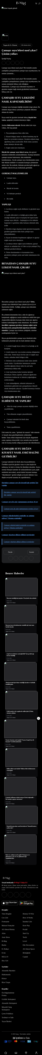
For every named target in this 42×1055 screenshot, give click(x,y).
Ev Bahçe (5, 949)
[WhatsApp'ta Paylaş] (13, 63)
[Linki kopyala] (22, 63)
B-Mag (4, 941)
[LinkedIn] (22, 894)
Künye (4, 978)
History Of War (28, 914)
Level (25, 941)
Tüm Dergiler (7, 914)
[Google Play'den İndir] (26, 903)
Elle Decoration (28, 945)
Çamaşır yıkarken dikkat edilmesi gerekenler (18, 535)
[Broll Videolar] (26, 1053)
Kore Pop (26, 925)
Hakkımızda (6, 974)
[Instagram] (4, 894)
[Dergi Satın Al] (16, 1053)
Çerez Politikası (7, 1014)
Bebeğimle (26, 953)
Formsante (5, 922)
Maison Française (8, 925)
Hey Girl (5, 961)
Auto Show (6, 937)
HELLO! (5, 957)
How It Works (28, 918)
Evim (4, 953)
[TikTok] (28, 894)
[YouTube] (10, 894)
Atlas (3, 933)
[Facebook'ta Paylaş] (4, 63)
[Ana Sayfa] (6, 878)
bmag (17, 1034)
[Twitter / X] (16, 894)
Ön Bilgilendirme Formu (8, 994)
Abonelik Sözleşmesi (9, 1003)
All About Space (29, 949)
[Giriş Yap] (36, 1053)
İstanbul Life (27, 922)
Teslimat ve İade (7, 1017)
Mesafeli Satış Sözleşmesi (7, 1008)
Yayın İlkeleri (7, 1021)
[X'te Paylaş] (8, 63)
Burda (4, 945)
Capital (25, 957)
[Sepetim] (36, 3)
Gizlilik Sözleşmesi (9, 999)
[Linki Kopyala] (31, 558)
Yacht (25, 937)
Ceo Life (5, 918)
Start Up (26, 933)
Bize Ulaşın (6, 982)
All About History (8, 929)
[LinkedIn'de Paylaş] (17, 63)
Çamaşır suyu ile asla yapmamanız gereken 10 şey (20, 502)
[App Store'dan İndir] (10, 903)
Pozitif (25, 929)
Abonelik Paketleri (8, 971)
